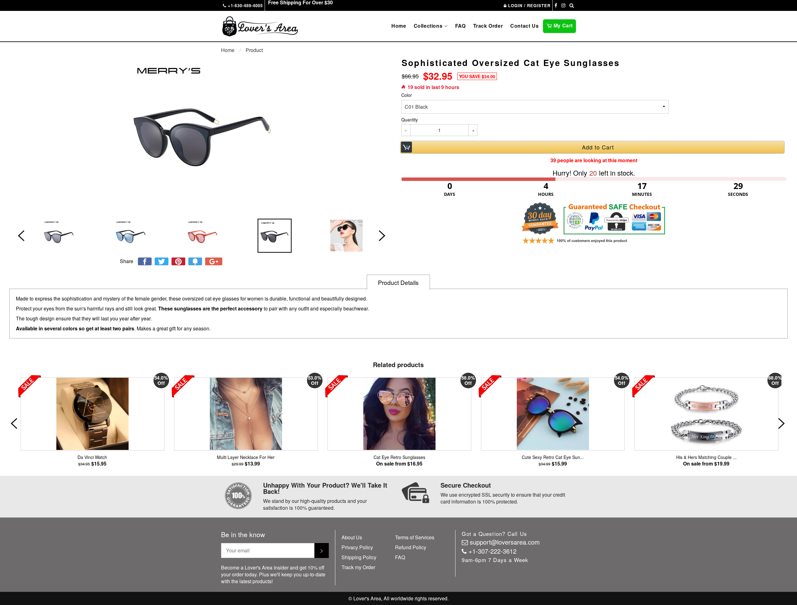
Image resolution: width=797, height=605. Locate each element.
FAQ (460, 25)
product (254, 50)
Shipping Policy (359, 557)
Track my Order (358, 567)
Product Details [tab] (398, 282)
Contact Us (524, 25)
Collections (429, 25)
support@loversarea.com (505, 541)
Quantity (409, 120)
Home (398, 25)
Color (406, 95)
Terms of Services (414, 537)
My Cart (564, 25)
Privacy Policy (357, 547)
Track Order (488, 25)
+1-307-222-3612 (492, 550)
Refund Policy (410, 547)
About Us (352, 537)
